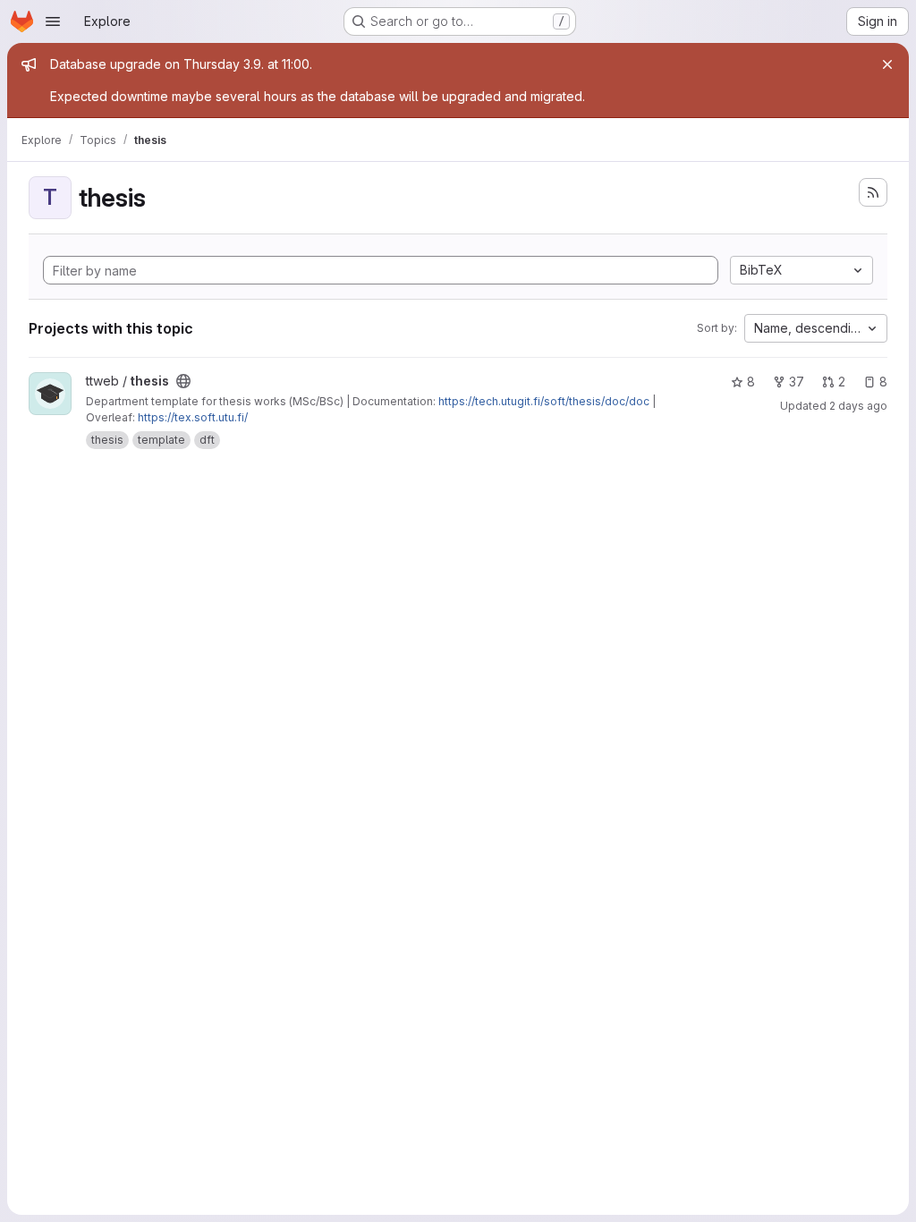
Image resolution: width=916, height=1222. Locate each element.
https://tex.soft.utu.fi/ (193, 417)
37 (796, 381)
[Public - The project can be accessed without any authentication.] (183, 381)
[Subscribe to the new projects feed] (873, 192)
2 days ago (858, 405)
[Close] (887, 64)
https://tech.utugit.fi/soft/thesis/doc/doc (543, 401)
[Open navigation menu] (52, 21)
